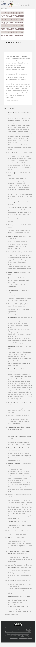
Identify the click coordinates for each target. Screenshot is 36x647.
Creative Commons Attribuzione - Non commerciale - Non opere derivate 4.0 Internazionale (18, 632)
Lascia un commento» (13, 101)
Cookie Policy (23, 638)
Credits (30, 638)
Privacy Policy (14, 638)
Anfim (22, 636)
